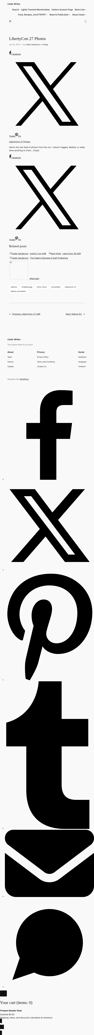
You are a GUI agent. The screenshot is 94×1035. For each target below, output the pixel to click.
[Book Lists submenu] (85, 9)
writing (45, 44)
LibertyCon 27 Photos (19, 141)
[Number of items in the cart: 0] (86, 21)
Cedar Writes (13, 4)
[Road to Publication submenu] (69, 14)
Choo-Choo (42, 287)
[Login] (10, 21)
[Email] (49, 896)
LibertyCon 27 (70, 287)
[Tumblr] (49, 828)
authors (14, 287)
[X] (49, 569)
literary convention (18, 291)
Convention (55, 287)
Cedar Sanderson (33, 44)
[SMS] (49, 987)
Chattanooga (27, 287)
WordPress (24, 379)
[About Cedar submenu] (85, 14)
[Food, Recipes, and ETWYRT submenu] (47, 14)
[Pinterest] (49, 679)
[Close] (3, 993)
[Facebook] (49, 479)
